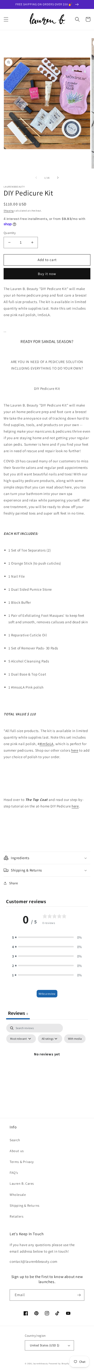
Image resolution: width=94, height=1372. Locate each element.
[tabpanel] (47, 1065)
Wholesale (18, 1194)
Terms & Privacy (22, 1162)
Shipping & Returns (25, 1205)
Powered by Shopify (59, 1363)
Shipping (9, 210)
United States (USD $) (44, 1345)
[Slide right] (58, 177)
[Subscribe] (79, 1295)
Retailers (16, 1216)
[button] (6, 19)
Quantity (10, 233)
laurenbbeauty (40, 1363)
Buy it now (47, 273)
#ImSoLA (47, 743)
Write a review (47, 993)
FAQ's (14, 1172)
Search (15, 1140)
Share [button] (13, 883)
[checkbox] (75, 1038)
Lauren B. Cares (22, 1183)
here (74, 750)
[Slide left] (36, 177)
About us (17, 1151)
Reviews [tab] (18, 1013)
